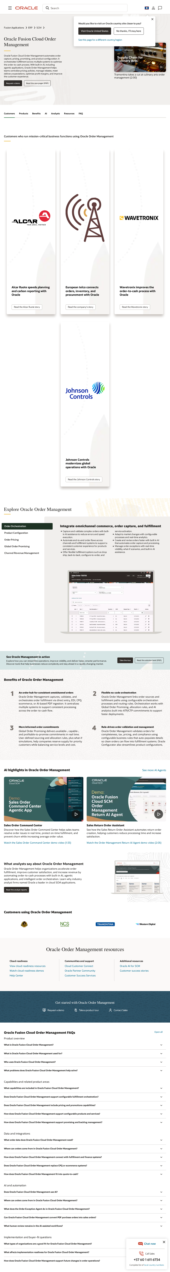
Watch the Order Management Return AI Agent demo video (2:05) (124, 842)
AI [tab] (46, 113)
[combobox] (85, 8)
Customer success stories (134, 970)
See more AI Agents (154, 770)
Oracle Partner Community (80, 970)
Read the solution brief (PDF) (149, 660)
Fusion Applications (14, 27)
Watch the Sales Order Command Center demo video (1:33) (37, 842)
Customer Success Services (80, 975)
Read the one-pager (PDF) (37, 83)
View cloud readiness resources (27, 966)
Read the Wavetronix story (135, 307)
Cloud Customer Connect (79, 966)
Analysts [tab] (55, 113)
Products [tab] (23, 113)
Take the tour (125, 660)
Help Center (16, 975)
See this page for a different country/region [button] (100, 39)
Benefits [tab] (36, 113)
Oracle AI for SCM (130, 966)
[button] (10, 8)
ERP (30, 27)
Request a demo (13, 83)
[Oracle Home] (27, 8)
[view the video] (140, 57)
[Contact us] (160, 8)
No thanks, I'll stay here (128, 30)
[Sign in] (153, 8)
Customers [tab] (9, 113)
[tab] (27, 526)
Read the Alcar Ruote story (27, 307)
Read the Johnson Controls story (84, 479)
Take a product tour (89, 1010)
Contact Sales (121, 1010)
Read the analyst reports (16, 889)
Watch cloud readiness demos (27, 970)
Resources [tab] (69, 113)
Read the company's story (80, 307)
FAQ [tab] (81, 113)
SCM (39, 27)
